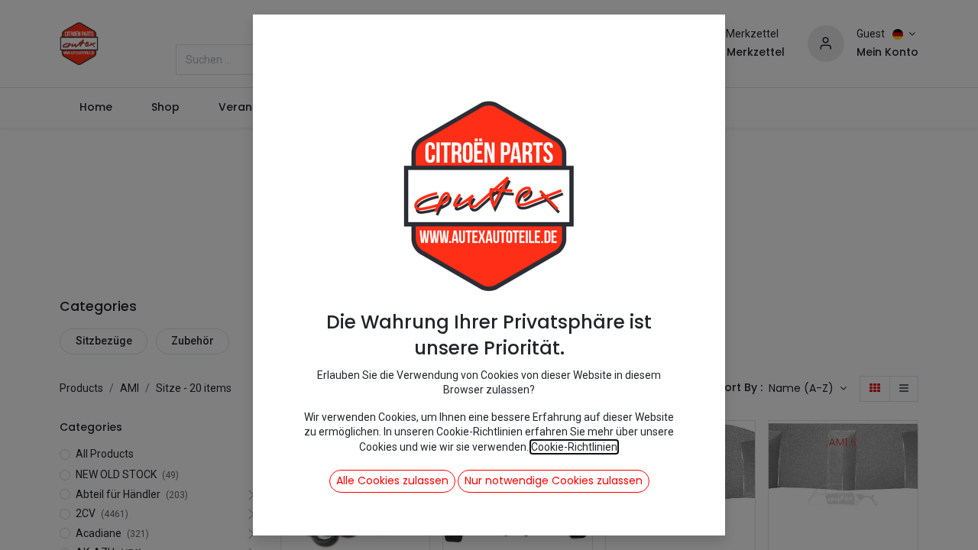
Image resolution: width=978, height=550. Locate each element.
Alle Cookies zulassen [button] (392, 480)
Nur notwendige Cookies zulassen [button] (554, 480)
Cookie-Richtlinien (574, 447)
